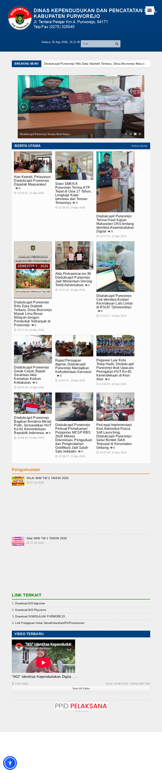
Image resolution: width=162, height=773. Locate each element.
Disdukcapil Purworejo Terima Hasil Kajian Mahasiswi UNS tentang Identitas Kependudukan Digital (115, 223)
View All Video (81, 688)
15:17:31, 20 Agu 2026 (29, 329)
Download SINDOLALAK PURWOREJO (40, 616)
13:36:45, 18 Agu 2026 (111, 384)
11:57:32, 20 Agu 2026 (70, 289)
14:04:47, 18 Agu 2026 (70, 380)
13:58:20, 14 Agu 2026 (29, 437)
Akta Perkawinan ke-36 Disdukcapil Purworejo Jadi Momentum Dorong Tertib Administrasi (73, 279)
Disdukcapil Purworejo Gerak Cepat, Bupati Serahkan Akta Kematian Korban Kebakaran (31, 375)
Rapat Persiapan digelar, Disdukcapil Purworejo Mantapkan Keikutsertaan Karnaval (73, 366)
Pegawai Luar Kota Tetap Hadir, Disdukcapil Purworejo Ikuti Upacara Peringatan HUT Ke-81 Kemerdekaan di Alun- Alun (115, 369)
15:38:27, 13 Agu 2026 (70, 456)
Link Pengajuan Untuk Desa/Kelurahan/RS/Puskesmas (49, 623)
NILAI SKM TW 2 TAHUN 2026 (48, 478)
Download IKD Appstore (30, 603)
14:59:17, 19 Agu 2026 (111, 315)
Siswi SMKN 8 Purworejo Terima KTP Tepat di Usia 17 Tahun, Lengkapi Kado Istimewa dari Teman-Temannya (73, 193)
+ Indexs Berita (138, 145)
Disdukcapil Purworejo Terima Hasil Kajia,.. (45, 134)
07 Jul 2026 (35, 482)
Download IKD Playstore (30, 609)
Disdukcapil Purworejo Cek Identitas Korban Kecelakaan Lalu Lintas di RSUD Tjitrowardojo (114, 301)
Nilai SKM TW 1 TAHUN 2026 (47, 538)
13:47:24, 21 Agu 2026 (111, 236)
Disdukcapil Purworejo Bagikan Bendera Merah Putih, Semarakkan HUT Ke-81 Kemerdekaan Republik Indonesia (32, 425)
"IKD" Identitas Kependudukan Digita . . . (45, 677)
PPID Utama (81, 711)
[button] (10, 763)
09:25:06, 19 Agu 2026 (29, 387)
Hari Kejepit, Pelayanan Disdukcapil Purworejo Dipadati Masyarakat (32, 180)
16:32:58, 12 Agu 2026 (111, 452)
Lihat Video (20, 683)
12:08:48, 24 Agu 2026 (70, 207)
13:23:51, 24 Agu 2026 (29, 193)
